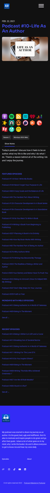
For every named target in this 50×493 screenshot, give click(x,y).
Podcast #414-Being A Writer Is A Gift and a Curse (22, 334)
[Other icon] (3, 469)
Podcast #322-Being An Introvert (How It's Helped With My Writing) (24, 280)
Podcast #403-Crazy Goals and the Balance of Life (23, 191)
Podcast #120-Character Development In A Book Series (24, 203)
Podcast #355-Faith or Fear (13, 294)
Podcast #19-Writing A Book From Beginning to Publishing (21, 225)
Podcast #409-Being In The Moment (17, 311)
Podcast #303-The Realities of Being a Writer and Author (22, 265)
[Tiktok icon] (14, 469)
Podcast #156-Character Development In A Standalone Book (24, 210)
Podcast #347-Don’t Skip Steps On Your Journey (22, 288)
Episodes (5, 459)
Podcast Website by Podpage (34, 483)
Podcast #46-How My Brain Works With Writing (21, 239)
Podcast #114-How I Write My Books (17, 179)
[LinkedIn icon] (25, 469)
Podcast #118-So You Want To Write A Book (20, 218)
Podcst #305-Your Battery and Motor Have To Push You (25, 273)
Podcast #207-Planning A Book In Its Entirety (20, 233)
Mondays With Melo (13, 300)
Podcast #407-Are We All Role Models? (18, 380)
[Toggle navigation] (41, 6)
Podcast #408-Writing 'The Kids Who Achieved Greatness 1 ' (21, 372)
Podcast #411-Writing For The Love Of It (18, 352)
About (29, 459)
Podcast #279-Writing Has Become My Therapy (21, 258)
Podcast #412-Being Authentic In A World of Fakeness (24, 305)
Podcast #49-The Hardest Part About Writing (20, 197)
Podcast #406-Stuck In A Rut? (14, 386)
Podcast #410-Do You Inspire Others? (17, 358)
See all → (5, 317)
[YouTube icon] (19, 469)
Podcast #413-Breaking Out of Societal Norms (21, 340)
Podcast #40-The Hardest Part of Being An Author (22, 246)
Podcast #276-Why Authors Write (16, 252)
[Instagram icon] (9, 469)
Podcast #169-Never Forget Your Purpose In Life (22, 185)
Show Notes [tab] (10, 144)
